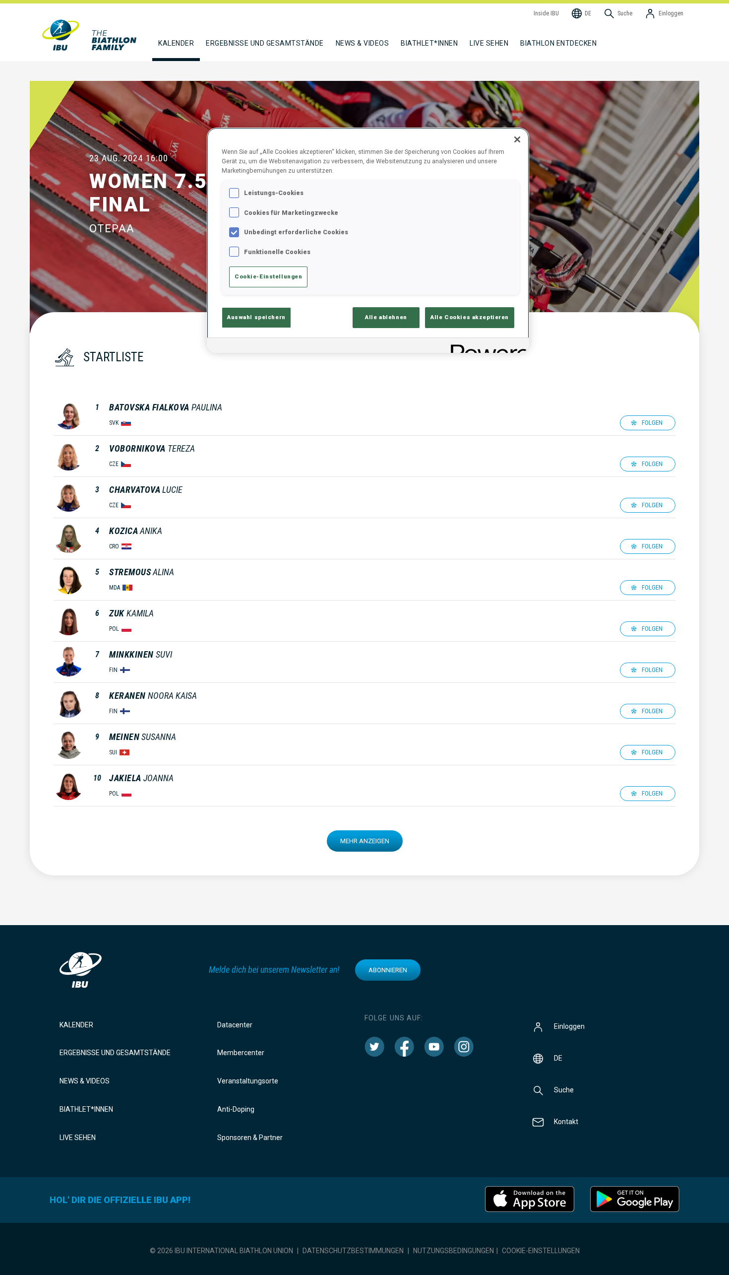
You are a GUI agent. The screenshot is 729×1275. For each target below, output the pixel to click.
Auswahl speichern (256, 317)
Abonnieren (387, 970)
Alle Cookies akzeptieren (469, 317)
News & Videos (85, 1081)
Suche (564, 1089)
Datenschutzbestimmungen (353, 1251)
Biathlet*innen (86, 1109)
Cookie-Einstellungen (541, 1251)
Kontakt (566, 1121)
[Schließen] (517, 139)
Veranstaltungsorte (247, 1081)
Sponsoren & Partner (250, 1137)
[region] (368, 240)
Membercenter (240, 1053)
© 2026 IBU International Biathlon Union (221, 1251)
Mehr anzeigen (364, 841)
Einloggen (569, 1026)
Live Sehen (489, 43)
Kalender (76, 1025)
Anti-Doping (235, 1109)
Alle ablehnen (386, 317)
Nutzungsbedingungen (453, 1251)
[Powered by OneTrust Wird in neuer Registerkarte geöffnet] (486, 346)
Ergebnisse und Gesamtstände (115, 1053)
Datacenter (234, 1025)
